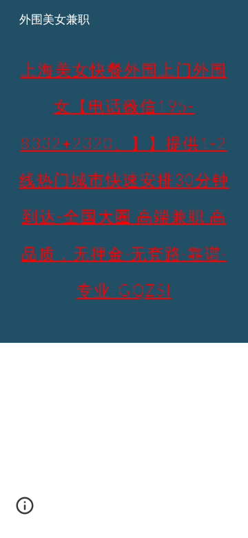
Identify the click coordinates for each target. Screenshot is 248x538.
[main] (124, 171)
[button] (24, 510)
